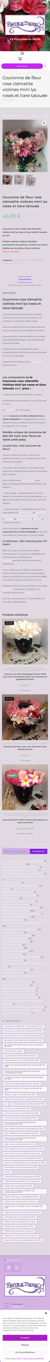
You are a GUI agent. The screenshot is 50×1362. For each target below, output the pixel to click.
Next (25, 193)
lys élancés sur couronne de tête (21, 1113)
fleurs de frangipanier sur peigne (21, 1084)
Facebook (7, 589)
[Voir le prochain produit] (45, 116)
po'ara (7, 1172)
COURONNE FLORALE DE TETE (27, 671)
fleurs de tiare (25, 512)
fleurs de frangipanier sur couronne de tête (23, 1078)
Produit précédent (14, 116)
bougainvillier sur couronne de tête (23, 1031)
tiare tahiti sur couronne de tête (21, 1197)
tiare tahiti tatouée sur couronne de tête (23, 1207)
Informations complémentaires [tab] (25, 285)
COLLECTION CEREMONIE (18, 668)
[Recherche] (45, 66)
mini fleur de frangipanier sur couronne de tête (20, 1139)
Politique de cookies (13, 1358)
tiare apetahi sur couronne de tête (22, 1177)
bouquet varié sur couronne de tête (23, 1040)
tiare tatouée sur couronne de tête (22, 1212)
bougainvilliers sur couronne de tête (23, 1026)
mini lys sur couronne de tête (19, 1144)
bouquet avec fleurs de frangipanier (23, 1036)
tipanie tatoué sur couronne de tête (23, 1240)
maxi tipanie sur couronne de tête (21, 1133)
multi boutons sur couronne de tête (23, 1158)
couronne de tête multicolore (14, 814)
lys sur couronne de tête (17, 1109)
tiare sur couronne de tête (18, 1186)
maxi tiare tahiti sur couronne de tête (23, 1129)
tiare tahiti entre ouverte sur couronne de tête (19, 1191)
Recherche (7, 847)
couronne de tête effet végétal (20, 1056)
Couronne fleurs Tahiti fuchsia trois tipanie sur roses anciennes (25, 821)
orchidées (8, 519)
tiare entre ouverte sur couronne (22, 1181)
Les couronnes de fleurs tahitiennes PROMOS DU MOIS (27, 816)
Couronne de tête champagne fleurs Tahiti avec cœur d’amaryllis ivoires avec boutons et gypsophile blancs (25, 676)
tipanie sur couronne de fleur (20, 1222)
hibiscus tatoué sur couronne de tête (23, 1099)
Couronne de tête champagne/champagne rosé (23, 668)
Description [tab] (25, 279)
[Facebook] (8, 1267)
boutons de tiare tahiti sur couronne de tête (23, 1045)
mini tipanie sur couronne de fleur (22, 1154)
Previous (25, 190)
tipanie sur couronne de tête (19, 1226)
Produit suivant (37, 116)
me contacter (28, 480)
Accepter (25, 1337)
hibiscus (37, 519)
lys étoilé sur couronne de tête (20, 1118)
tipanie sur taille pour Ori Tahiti (20, 1236)
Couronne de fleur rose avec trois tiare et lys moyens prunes (25, 747)
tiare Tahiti (10, 410)
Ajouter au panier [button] (25, 834)
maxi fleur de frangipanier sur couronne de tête (20, 1123)
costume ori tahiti (13, 1051)
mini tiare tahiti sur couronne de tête (23, 1149)
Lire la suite (25, 690)
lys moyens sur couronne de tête (28, 1104)
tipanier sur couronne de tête (19, 1217)
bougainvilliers (23, 519)
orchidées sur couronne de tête (20, 1167)
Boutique (11, 100)
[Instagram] (16, 1267)
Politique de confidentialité (33, 1358)
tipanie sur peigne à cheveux (18, 1231)
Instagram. (30, 592)
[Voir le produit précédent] (4, 116)
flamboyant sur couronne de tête (21, 1060)
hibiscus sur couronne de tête (19, 1095)
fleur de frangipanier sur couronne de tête (24, 1066)
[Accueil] (3, 100)
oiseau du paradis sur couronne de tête (24, 1163)
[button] (46, 1313)
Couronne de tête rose (23, 260)
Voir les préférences (25, 1352)
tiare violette (37, 362)
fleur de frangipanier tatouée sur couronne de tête (22, 1072)
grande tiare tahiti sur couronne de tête (23, 1089)
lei (5, 1104)
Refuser (25, 1345)
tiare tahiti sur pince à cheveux (20, 1202)
